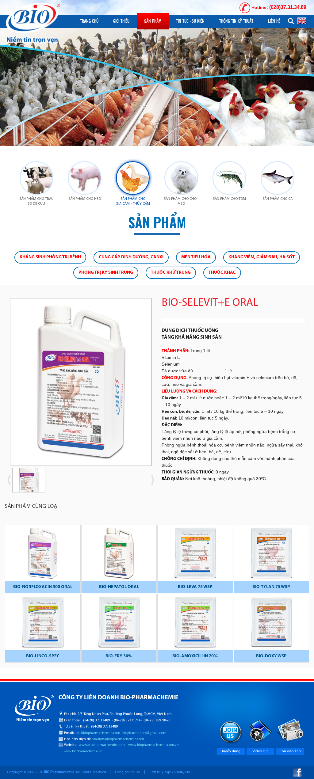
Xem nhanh (42, 554)
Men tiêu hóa (196, 257)
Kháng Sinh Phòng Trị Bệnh (50, 257)
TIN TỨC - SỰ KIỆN (190, 21)
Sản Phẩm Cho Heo (84, 199)
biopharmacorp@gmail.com (144, 733)
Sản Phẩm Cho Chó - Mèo (181, 201)
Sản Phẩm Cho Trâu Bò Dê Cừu (36, 201)
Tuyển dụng (230, 751)
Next (161, 384)
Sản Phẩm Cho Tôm (229, 199)
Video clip (260, 751)
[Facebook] (297, 772)
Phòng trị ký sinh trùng (105, 272)
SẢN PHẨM (152, 21)
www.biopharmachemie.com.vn (153, 745)
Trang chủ (89, 21)
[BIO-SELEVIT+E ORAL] (81, 382)
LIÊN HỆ (274, 21)
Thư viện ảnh (290, 751)
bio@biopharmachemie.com (97, 733)
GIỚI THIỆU (121, 21)
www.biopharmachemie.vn (83, 751)
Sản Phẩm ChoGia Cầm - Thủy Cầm (133, 201)
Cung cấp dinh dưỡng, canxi (131, 257)
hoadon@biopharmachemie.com (118, 739)
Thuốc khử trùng (171, 272)
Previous (10, 480)
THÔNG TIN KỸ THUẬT (236, 21)
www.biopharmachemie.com (102, 745)
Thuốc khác (222, 272)
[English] (301, 20)
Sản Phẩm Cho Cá (277, 199)
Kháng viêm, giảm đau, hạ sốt (261, 257)
